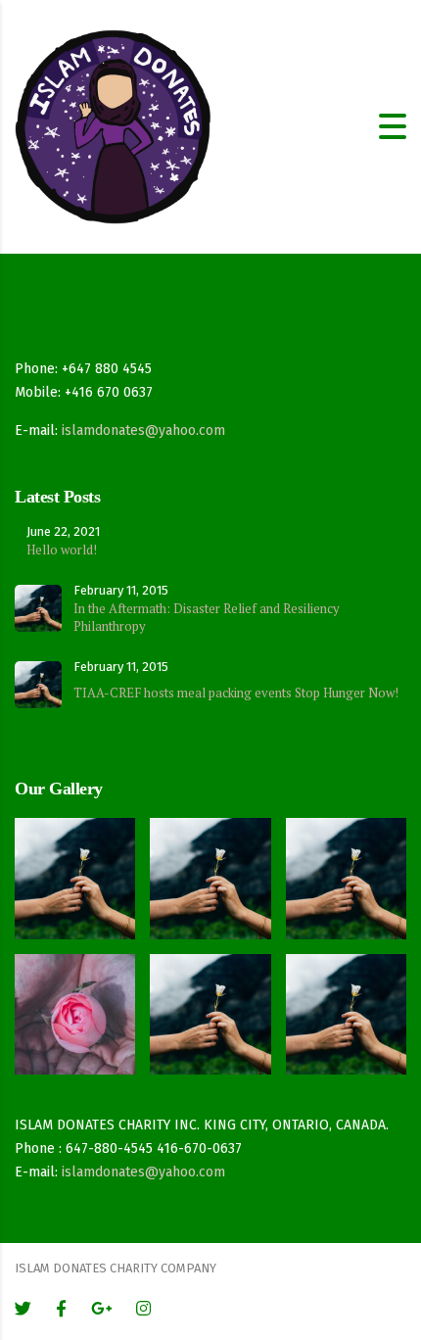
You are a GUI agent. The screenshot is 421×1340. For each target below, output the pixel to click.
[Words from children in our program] (210, 1007)
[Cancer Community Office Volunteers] (75, 1007)
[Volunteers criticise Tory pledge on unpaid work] (345, 870)
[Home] (112, 126)
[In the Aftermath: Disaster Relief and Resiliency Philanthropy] (75, 870)
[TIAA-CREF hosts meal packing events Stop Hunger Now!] (210, 870)
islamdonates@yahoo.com (143, 430)
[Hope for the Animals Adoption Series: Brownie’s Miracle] (345, 1007)
